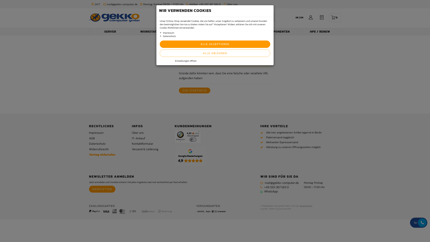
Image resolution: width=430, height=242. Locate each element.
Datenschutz (169, 36)
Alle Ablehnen (215, 53)
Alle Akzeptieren (215, 44)
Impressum (168, 33)
